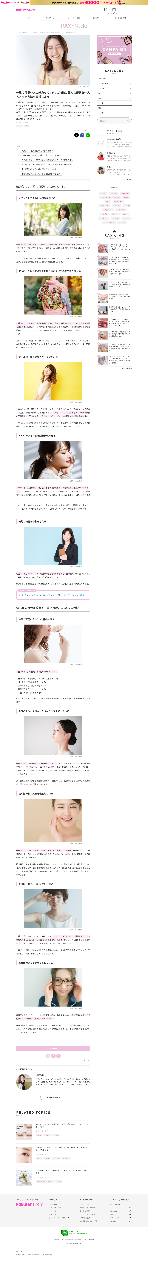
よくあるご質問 (120, 18)
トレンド (47, 1135)
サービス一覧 (20, 1254)
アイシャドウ (104, 206)
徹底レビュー (118, 201)
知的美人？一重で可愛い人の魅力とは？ (36, 150)
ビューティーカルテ (56, 1214)
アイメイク (25, 123)
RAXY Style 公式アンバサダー (44, 1181)
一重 (26, 126)
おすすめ (47, 1158)
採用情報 (91, 1239)
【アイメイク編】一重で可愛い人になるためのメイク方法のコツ (46, 160)
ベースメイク (103, 83)
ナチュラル (56, 1158)
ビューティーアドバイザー (58, 1218)
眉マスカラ (66, 1158)
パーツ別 (115, 214)
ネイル (100, 103)
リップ (127, 206)
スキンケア (102, 79)
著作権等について (80, 1239)
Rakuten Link (114, 1218)
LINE (112, 1214)
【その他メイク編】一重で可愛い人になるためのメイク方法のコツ (47, 164)
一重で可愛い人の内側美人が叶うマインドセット (40, 169)
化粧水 (125, 214)
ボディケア (102, 93)
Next (86, 1060)
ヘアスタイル (107, 210)
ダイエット (103, 218)
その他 (100, 113)
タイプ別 (56, 1135)
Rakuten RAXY (26, 10)
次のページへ (53, 1048)
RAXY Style (50, 18)
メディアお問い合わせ (87, 1207)
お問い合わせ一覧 (33, 1254)
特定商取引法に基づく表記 (89, 1221)
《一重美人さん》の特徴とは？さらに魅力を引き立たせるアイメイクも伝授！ (53, 595)
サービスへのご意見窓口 (88, 1214)
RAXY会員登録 (115, 1204)
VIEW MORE (127, 179)
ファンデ (126, 218)
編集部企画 (125, 193)
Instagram (113, 1211)
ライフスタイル (109, 222)
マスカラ (58, 1181)
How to (19, 126)
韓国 (107, 201)
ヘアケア (101, 98)
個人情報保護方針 (67, 1239)
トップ (27, 18)
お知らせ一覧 (84, 1204)
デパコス (115, 218)
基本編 (126, 197)
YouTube (113, 1221)
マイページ (53, 1211)
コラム (100, 108)
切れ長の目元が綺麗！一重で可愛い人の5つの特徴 (40, 155)
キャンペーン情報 (74, 18)
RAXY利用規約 (85, 1218)
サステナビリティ (48, 1254)
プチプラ (104, 214)
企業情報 (56, 1239)
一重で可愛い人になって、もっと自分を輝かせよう (41, 173)
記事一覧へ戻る (53, 1097)
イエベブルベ (121, 210)
